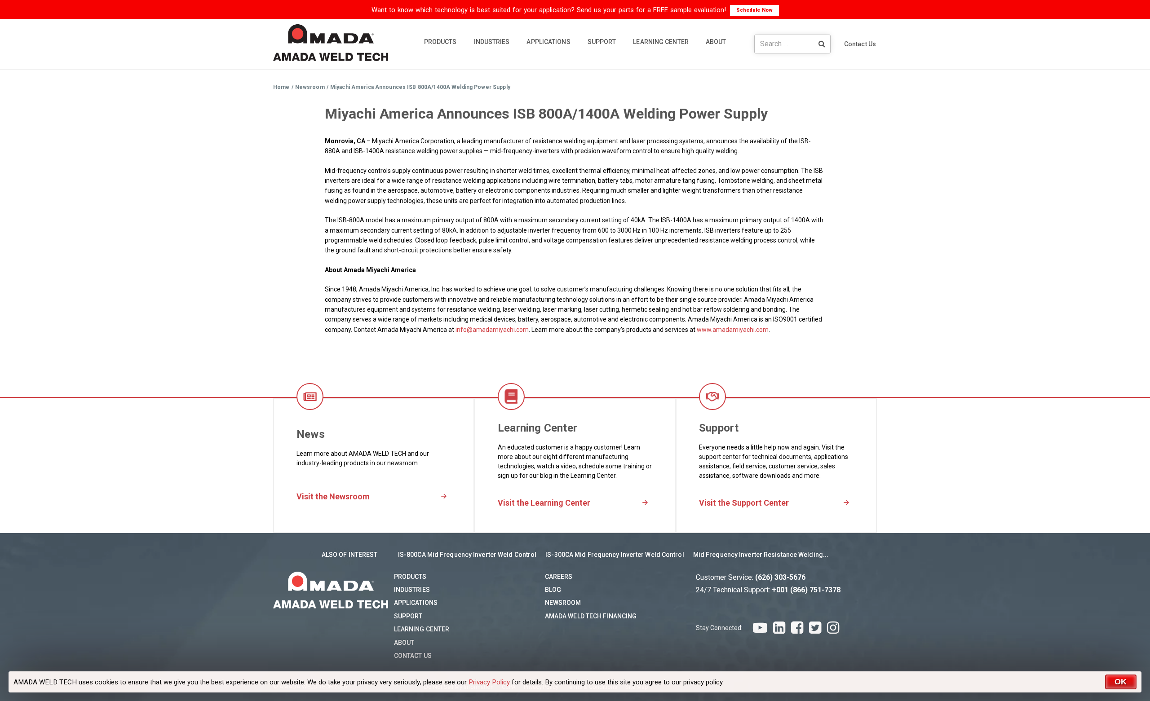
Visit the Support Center (744, 502)
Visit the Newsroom (333, 496)
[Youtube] (760, 627)
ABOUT (716, 41)
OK (1121, 681)
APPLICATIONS (548, 41)
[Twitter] (815, 627)
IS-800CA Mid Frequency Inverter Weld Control (467, 554)
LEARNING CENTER (661, 41)
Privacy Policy (489, 682)
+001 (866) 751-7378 (806, 590)
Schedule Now (754, 10)
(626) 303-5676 (780, 577)
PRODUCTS (440, 41)
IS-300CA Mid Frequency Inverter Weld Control (614, 554)
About (404, 642)
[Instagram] (833, 627)
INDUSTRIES (491, 41)
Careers (559, 576)
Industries (412, 589)
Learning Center (422, 629)
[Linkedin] (779, 627)
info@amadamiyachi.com (492, 329)
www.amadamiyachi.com (733, 329)
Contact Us (860, 44)
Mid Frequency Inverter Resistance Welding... (760, 554)
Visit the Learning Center (544, 502)
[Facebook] (797, 627)
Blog (553, 589)
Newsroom (563, 602)
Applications (416, 602)
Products (410, 576)
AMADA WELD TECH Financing (591, 616)
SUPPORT (602, 41)
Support (408, 616)
